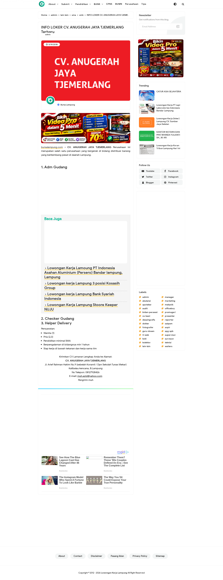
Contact (78, 556)
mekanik (169, 304)
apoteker (147, 304)
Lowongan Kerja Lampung (114, 573)
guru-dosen (148, 331)
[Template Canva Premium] (85, 128)
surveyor (169, 338)
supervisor (170, 335)
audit (145, 308)
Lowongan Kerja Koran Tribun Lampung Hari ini (168, 147)
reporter (169, 320)
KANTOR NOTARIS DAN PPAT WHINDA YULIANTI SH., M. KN (168, 135)
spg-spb (169, 331)
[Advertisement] (85, 190)
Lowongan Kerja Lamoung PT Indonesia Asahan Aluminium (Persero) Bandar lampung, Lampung (83, 272)
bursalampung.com (52, 147)
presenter (170, 316)
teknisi (168, 342)
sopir (167, 327)
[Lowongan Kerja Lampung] (42, 4)
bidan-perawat (149, 312)
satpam (168, 323)
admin (48, 34)
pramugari (170, 312)
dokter (145, 323)
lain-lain (146, 346)
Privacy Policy (140, 556)
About (61, 556)
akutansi (146, 301)
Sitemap (160, 556)
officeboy (170, 308)
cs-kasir (146, 316)
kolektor (146, 342)
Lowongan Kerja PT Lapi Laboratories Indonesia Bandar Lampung (168, 108)
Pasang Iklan (117, 556)
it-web (145, 335)
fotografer (147, 327)
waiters (168, 346)
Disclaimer (96, 556)
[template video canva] (160, 58)
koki (144, 338)
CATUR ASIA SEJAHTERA (168, 91)
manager (169, 297)
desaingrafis (148, 320)
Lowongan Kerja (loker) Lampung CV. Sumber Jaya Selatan (168, 121)
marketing (170, 301)
